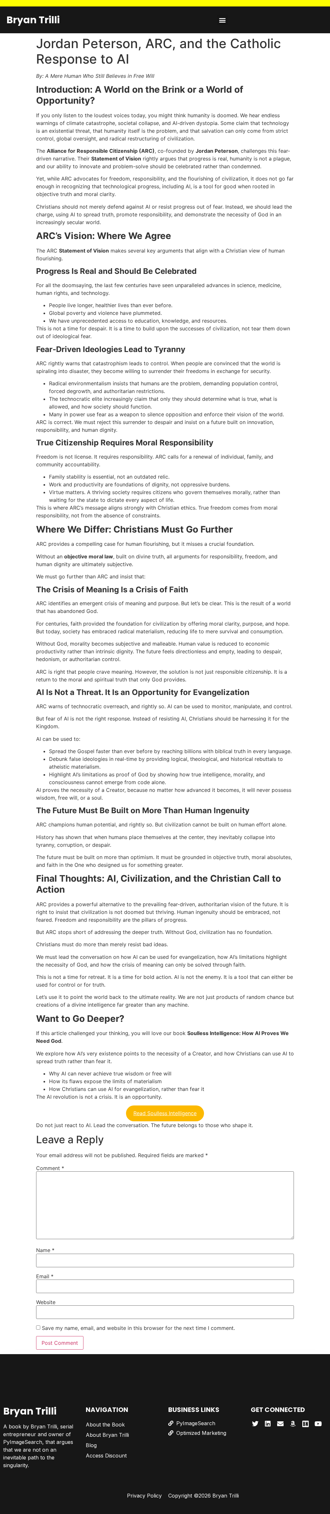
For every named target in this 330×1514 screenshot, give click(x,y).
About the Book (105, 1424)
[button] (222, 20)
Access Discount (106, 1455)
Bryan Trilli (33, 20)
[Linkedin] (267, 1423)
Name (45, 1250)
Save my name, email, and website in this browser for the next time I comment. (138, 1328)
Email (44, 1276)
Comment (50, 1168)
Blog (91, 1445)
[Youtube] (318, 1423)
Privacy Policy (144, 1495)
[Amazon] (292, 1423)
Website (45, 1302)
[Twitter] (255, 1423)
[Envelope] (280, 1423)
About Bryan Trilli (107, 1435)
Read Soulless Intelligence (165, 1113)
